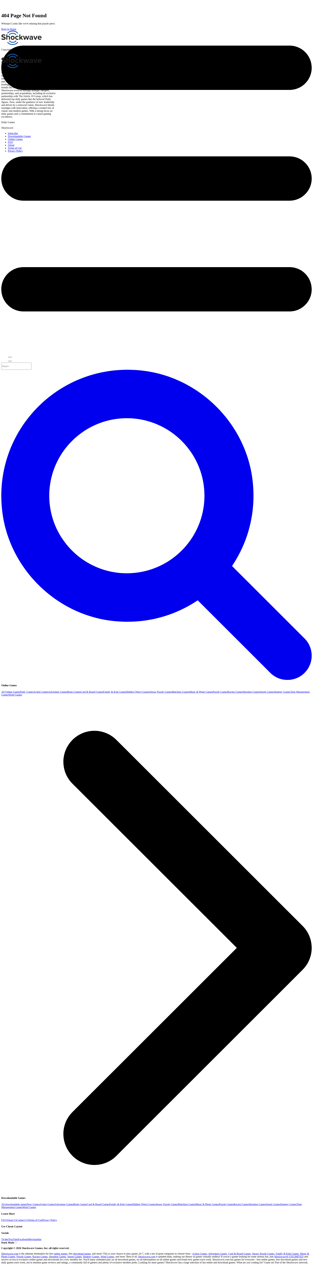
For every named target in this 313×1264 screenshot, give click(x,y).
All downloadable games (14, 1204)
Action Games (41, 691)
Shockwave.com (9, 1253)
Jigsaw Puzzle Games (160, 691)
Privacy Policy (49, 1220)
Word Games (15, 694)
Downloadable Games (19, 136)
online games (60, 1253)
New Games (33, 1204)
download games (82, 1253)
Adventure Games (57, 691)
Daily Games (27, 691)
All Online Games (10, 691)
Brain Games (74, 691)
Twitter (5, 1239)
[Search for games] (156, 679)
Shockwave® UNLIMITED (289, 1256)
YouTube (13, 1239)
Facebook (23, 1239)
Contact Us (22, 1220)
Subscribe (13, 133)
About (11, 145)
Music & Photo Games (201, 691)
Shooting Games (251, 691)
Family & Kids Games (114, 691)
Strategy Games (282, 691)
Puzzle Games (220, 691)
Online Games (15, 139)
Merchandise (34, 1239)
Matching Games (180, 691)
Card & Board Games (92, 691)
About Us (12, 1220)
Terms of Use (35, 1220)
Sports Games (267, 691)
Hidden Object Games (137, 691)
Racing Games (235, 691)
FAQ (4, 1220)
